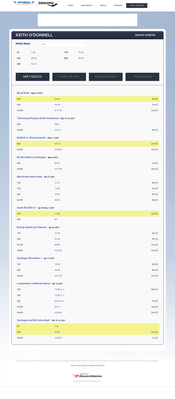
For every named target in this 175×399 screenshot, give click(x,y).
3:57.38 (58, 275)
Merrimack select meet (29, 176)
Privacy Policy (22, 361)
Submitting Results (78, 361)
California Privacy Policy (40, 361)
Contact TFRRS (94, 361)
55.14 (34, 64)
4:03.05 (58, 250)
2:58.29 (58, 338)
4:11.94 (58, 110)
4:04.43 (58, 312)
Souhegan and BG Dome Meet (33, 320)
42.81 (81, 58)
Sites (67, 361)
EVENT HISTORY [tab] (69, 76)
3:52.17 (58, 130)
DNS (57, 124)
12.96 (57, 188)
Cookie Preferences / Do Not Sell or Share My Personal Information (131, 361)
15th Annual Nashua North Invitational (38, 118)
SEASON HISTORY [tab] (106, 76)
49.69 (57, 244)
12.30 (81, 52)
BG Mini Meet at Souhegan (31, 157)
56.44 (57, 104)
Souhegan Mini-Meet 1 (29, 258)
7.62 (33, 52)
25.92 (57, 194)
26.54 (57, 270)
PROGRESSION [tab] (142, 76)
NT (56, 219)
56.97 (57, 163)
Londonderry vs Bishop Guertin (33, 283)
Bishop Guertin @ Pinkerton (32, 227)
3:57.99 (58, 169)
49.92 (57, 200)
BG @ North (23, 92)
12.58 (57, 233)
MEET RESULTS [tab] (32, 76)
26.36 (57, 301)
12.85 (57, 264)
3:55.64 (58, 149)
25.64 (34, 58)
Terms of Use (57, 361)
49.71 (57, 306)
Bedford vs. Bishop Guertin (31, 137)
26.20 (57, 239)
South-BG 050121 (26, 207)
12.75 (57, 182)
